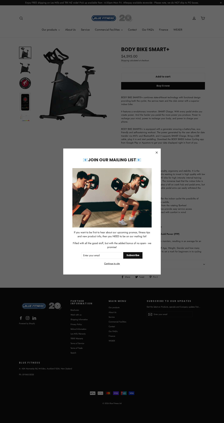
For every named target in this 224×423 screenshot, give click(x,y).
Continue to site (112, 263)
